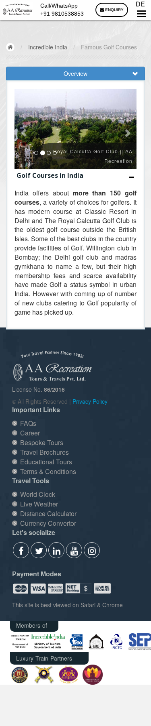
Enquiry (114, 10)
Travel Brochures (44, 452)
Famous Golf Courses (109, 47)
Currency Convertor (48, 523)
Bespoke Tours (41, 442)
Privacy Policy (90, 401)
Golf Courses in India (50, 175)
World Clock (37, 494)
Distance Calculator (48, 513)
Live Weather (39, 503)
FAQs (28, 423)
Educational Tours (46, 461)
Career (30, 432)
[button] (23, 129)
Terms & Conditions (48, 471)
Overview (75, 73)
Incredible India (47, 47)
